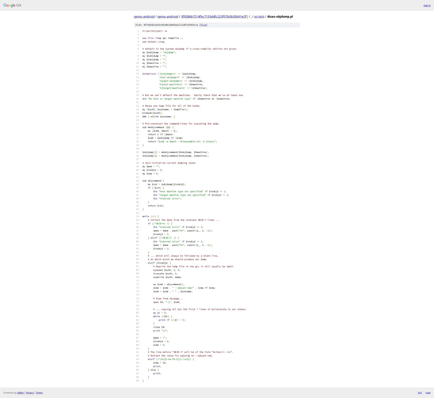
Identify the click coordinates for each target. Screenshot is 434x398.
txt (420, 392)
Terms (39, 392)
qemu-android (144, 16)
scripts (259, 16)
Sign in (427, 5)
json (428, 392)
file (203, 24)
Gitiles (20, 392)
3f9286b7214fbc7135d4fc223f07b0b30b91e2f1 (214, 16)
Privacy (30, 392)
